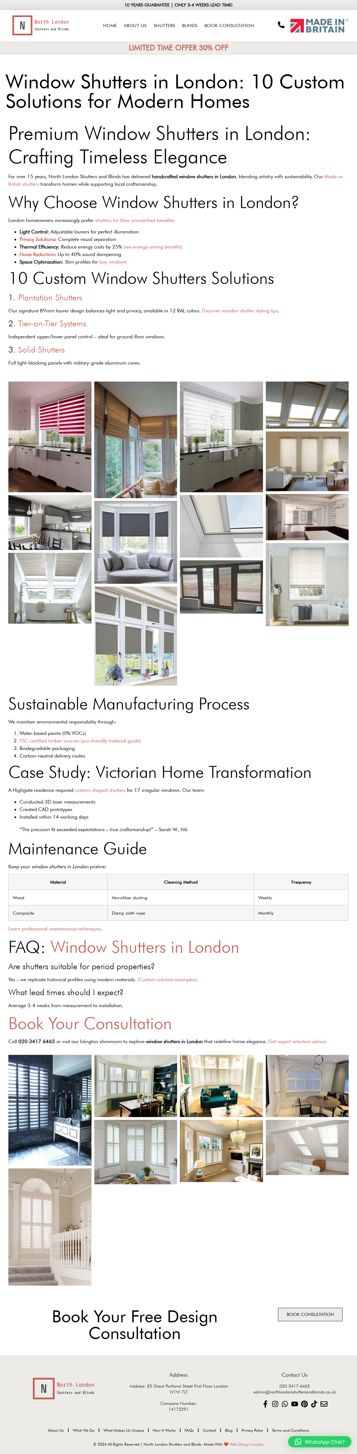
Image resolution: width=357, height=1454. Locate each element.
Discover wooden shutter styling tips (240, 311)
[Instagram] (275, 1403)
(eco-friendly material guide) (111, 741)
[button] (319, 1441)
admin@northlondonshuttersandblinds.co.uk (294, 1392)
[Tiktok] (314, 1403)
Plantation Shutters (50, 297)
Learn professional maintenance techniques (54, 929)
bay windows (113, 262)
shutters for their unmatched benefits (134, 220)
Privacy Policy (252, 1430)
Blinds (189, 25)
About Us (135, 25)
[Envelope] (323, 1403)
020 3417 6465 (294, 1386)
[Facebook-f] (265, 1403)
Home (110, 25)
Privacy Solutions (37, 239)
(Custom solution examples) (167, 979)
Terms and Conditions (290, 1430)
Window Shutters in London (144, 947)
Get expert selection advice (297, 1041)
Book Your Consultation (90, 1023)
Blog (229, 1430)
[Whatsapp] (284, 1403)
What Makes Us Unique (123, 1430)
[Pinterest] (304, 1403)
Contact (209, 1430)
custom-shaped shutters (100, 790)
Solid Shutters (41, 349)
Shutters (164, 25)
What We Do (84, 1430)
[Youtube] (294, 1403)
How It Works (164, 1430)
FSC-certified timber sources (49, 741)
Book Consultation (229, 25)
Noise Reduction (37, 254)
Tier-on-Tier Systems (52, 323)
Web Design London (247, 1444)
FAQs (189, 1430)
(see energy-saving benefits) (152, 247)
